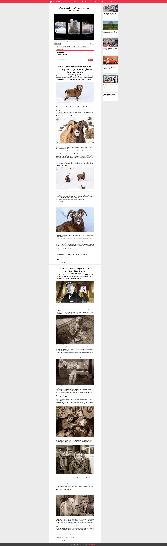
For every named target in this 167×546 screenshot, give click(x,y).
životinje (77, 254)
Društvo (75, 1)
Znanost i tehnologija (86, 1)
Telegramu (69, 248)
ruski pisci (72, 537)
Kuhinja (109, 1)
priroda (57, 259)
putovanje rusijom (66, 46)
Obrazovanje (104, 1)
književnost (67, 537)
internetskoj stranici (73, 534)
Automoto (92, 1)
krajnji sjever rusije (60, 254)
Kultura (96, 1)
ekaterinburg (73, 46)
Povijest (100, 1)
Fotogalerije (85, 46)
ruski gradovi (58, 46)
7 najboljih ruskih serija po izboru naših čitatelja (110, 49)
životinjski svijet (84, 254)
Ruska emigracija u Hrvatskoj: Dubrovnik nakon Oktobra (109, 14)
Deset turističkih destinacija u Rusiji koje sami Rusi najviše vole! (110, 32)
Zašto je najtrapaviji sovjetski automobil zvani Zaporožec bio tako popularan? (109, 67)
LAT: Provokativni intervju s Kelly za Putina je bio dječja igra (110, 95)
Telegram (92, 43)
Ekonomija (79, 1)
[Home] (51, 2)
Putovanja (113, 1)
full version (71, 262)
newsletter (68, 250)
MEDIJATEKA (80, 46)
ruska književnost (59, 537)
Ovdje (80, 544)
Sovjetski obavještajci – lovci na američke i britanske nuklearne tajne (110, 86)
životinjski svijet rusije (70, 254)
